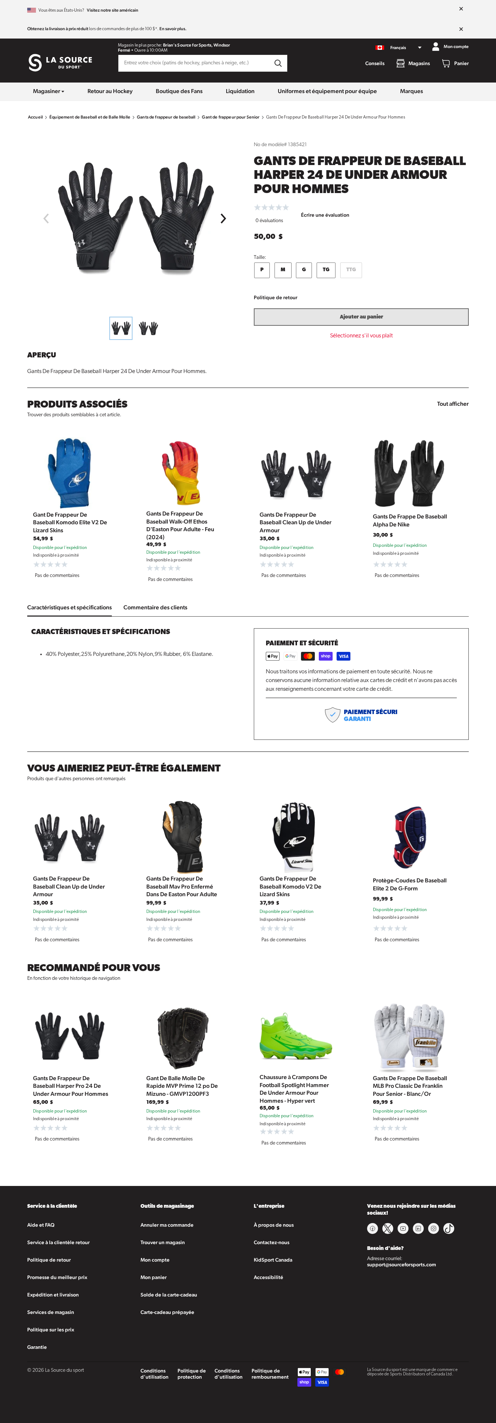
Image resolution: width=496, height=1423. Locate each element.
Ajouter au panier (361, 317)
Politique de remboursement (270, 1374)
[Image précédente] (45, 218)
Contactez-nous (271, 1242)
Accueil (35, 117)
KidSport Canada (273, 1260)
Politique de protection (192, 1374)
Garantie (37, 1347)
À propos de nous (274, 1225)
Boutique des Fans (179, 91)
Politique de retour (275, 297)
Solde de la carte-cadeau (169, 1295)
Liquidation (240, 91)
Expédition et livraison (53, 1295)
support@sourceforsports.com (401, 1264)
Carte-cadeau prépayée (167, 1312)
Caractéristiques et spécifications (69, 607)
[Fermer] (461, 9)
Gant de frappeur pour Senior (230, 117)
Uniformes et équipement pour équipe (327, 91)
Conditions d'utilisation (154, 1374)
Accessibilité (268, 1277)
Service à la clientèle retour (58, 1242)
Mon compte (155, 1260)
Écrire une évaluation (325, 215)
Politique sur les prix (50, 1329)
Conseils (375, 63)
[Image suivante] (223, 218)
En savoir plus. (173, 28)
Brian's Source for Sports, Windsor (196, 45)
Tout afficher (453, 403)
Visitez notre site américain (112, 10)
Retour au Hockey (110, 91)
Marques (411, 91)
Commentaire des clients (155, 607)
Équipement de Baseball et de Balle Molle (89, 117)
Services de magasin (50, 1312)
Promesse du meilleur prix (57, 1277)
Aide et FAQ (40, 1225)
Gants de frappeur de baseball (166, 117)
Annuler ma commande (167, 1225)
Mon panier (154, 1277)
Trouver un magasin (163, 1242)
